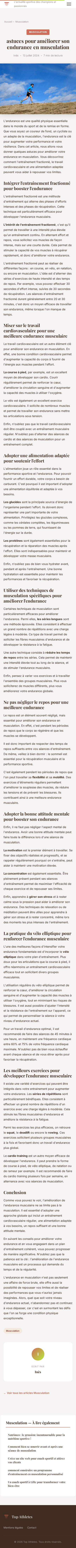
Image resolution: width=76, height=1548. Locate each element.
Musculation (22, 21)
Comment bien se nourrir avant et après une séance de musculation (35, 1448)
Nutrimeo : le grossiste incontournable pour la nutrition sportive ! (36, 1436)
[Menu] (68, 4)
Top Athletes (22, 1516)
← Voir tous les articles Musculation (26, 1393)
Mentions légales (13, 1527)
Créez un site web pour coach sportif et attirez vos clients (36, 1460)
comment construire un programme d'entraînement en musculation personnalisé (35, 1472)
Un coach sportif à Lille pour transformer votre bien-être (37, 1484)
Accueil (8, 21)
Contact (31, 1527)
